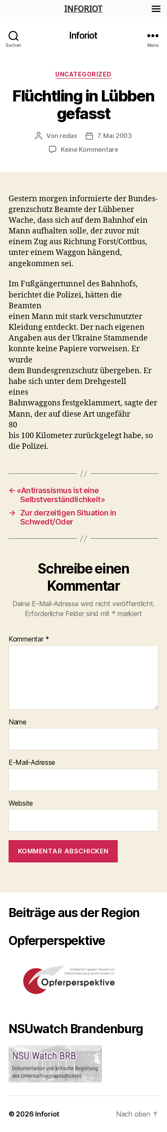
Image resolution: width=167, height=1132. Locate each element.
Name (18, 722)
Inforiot (83, 35)
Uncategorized (83, 74)
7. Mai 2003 (114, 136)
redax (68, 136)
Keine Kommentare (89, 149)
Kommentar (29, 639)
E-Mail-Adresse (32, 763)
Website (21, 803)
